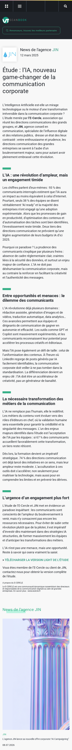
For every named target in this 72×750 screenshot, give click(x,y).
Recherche (65, 6)
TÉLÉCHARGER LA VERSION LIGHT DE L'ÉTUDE (37, 560)
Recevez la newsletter (51, 6)
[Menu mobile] (6, 6)
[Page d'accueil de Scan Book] (36, 20)
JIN (55, 49)
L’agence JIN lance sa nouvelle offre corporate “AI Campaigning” (36, 739)
